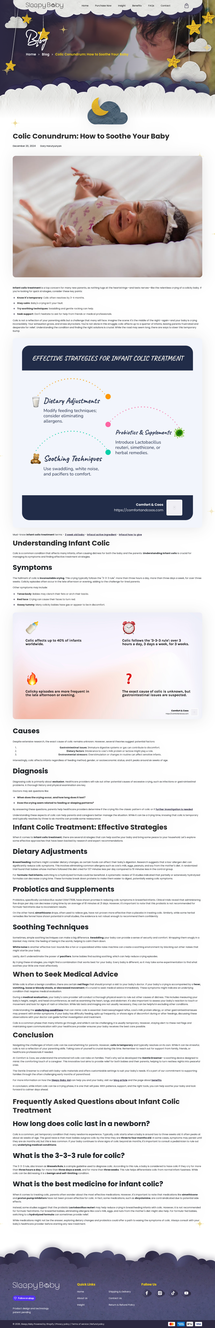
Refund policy (97, 1324)
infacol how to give (130, 534)
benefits (156, 1080)
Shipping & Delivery (120, 1291)
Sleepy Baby (27, 1324)
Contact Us (115, 1298)
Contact (165, 5)
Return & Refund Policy (122, 1304)
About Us (82, 1298)
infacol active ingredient (101, 534)
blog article (120, 1080)
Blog (45, 54)
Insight (122, 5)
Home (85, 5)
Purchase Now (103, 5)
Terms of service (80, 1324)
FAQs (151, 5)
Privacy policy (63, 1324)
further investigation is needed (174, 809)
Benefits (137, 5)
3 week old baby (75, 534)
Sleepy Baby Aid (61, 1080)
